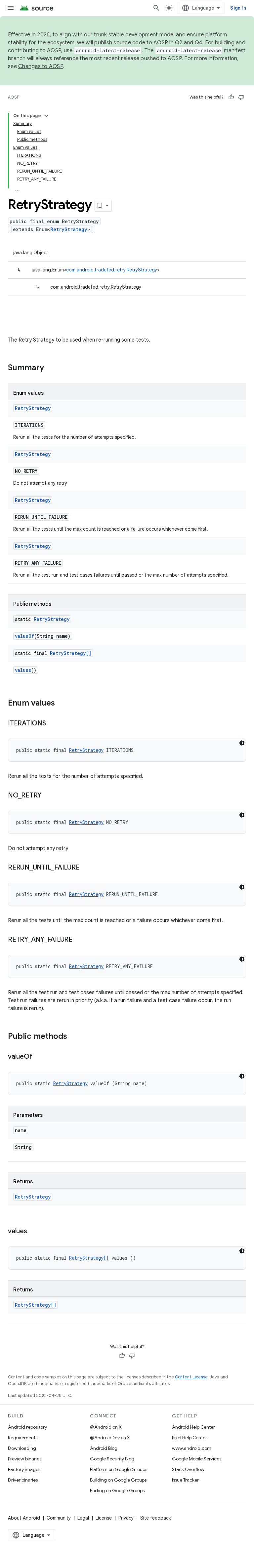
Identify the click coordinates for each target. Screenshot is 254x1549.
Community (59, 1518)
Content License (191, 1377)
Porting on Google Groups (117, 1490)
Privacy (126, 1518)
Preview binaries (24, 1459)
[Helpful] (231, 97)
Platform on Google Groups (118, 1469)
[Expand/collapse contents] (46, 116)
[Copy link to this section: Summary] (50, 368)
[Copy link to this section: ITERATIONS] (52, 724)
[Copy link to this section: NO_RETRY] (48, 796)
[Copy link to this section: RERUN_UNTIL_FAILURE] (86, 868)
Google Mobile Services (196, 1459)
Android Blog (103, 1448)
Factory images (24, 1469)
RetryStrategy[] (70, 653)
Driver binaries (23, 1480)
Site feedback (155, 1518)
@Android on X (106, 1427)
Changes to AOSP (40, 66)
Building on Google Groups (118, 1480)
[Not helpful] (241, 97)
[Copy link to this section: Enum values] (61, 704)
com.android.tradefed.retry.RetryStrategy (111, 270)
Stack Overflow (188, 1469)
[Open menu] (10, 8)
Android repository (27, 1427)
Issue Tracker (185, 1480)
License (104, 1518)
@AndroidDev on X (110, 1438)
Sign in (238, 8)
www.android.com (191, 1448)
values (23, 670)
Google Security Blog (112, 1459)
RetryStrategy (68, 229)
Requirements (22, 1438)
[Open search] (156, 8)
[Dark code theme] (242, 743)
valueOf (24, 636)
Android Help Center (193, 1427)
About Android (24, 1518)
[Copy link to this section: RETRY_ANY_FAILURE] (79, 940)
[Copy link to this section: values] (33, 1232)
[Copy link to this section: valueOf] (38, 1057)
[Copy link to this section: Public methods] (73, 1037)
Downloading (22, 1448)
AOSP (13, 97)
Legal (83, 1518)
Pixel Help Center (189, 1438)
